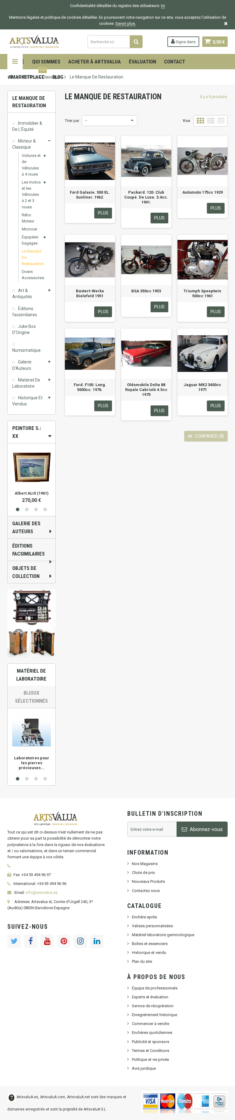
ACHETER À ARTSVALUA (94, 62)
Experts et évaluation (150, 997)
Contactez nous (146, 890)
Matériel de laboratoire (31, 675)
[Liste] (210, 121)
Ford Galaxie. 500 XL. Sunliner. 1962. (90, 194)
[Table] (221, 121)
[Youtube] (47, 941)
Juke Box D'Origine (24, 329)
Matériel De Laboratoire (26, 383)
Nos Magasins (145, 863)
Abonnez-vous (205, 829)
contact (174, 62)
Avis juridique (144, 1068)
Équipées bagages (30, 240)
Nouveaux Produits (148, 881)
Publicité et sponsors (150, 1041)
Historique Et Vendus (27, 400)
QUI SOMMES (46, 62)
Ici (163, 5)
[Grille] (200, 121)
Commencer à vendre (150, 1023)
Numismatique (26, 350)
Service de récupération (152, 1006)
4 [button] (45, 510)
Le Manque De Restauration (32, 257)
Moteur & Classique (24, 144)
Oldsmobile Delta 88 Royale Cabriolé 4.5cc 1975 (146, 389)
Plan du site (142, 961)
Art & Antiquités (22, 293)
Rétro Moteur (28, 218)
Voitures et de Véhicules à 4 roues (31, 164)
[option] (31, 473)
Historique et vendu (149, 952)
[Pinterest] (63, 941)
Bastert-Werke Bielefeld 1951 (90, 293)
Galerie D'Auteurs (22, 364)
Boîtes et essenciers (150, 943)
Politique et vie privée (150, 1059)
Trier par (72, 120)
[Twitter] (14, 941)
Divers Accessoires (32, 274)
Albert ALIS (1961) (32, 493)
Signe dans (185, 42)
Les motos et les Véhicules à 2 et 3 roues (31, 194)
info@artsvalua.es (42, 892)
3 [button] (36, 510)
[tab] (31, 432)
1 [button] (18, 510)
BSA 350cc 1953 (146, 291)
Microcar (29, 229)
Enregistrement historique (154, 1014)
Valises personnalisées (152, 926)
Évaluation (142, 62)
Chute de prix (143, 872)
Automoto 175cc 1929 (202, 192)
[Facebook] (30, 941)
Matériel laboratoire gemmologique (163, 934)
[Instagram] (80, 941)
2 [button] (27, 510)
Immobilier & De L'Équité (27, 126)
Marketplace (28, 74)
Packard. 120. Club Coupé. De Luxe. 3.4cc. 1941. (146, 197)
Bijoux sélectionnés (31, 697)
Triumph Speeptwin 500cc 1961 (202, 293)
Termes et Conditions (150, 1050)
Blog (57, 77)
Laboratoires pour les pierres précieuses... (31, 763)
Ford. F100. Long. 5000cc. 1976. (90, 387)
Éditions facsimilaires (24, 311)
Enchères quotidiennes (152, 1032)
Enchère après (144, 917)
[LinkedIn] (96, 941)
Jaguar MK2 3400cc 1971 (202, 387)
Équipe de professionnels (154, 988)
